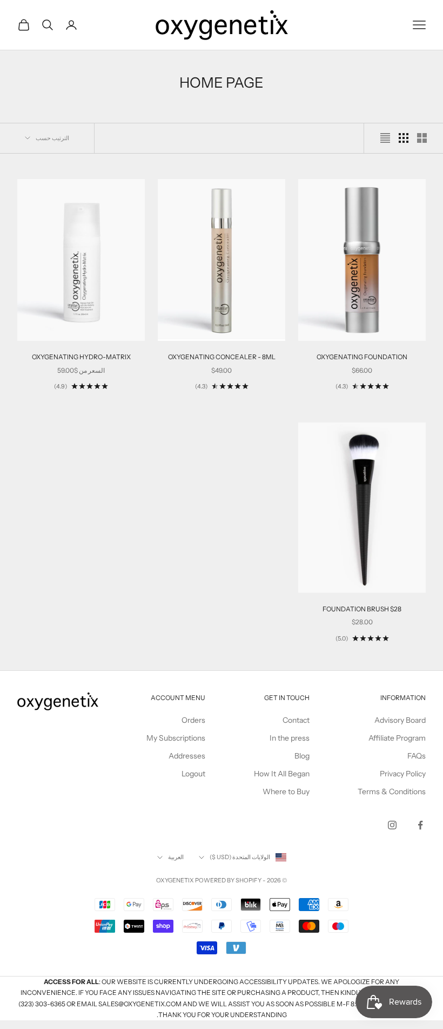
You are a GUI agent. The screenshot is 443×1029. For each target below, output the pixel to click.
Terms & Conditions (392, 791)
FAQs (416, 756)
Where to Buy (286, 791)
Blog (302, 756)
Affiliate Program (397, 738)
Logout (193, 774)
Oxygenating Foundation (362, 357)
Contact (296, 720)
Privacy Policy (403, 774)
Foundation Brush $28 (362, 609)
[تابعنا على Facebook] (420, 825)
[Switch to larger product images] (422, 138)
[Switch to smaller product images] (403, 138)
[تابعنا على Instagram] (392, 825)
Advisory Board (400, 720)
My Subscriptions (175, 738)
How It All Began (282, 774)
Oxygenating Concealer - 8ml (222, 357)
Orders (193, 720)
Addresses (187, 756)
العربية (176, 857)
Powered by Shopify (228, 880)
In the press (290, 738)
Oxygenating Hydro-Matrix (81, 357)
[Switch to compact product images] (385, 138)
